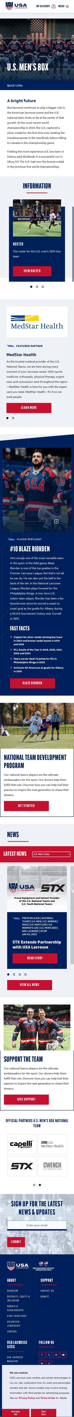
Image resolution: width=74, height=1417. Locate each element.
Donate (45, 1296)
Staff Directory (17, 1316)
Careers (12, 1331)
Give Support (26, 1099)
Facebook (42, 1355)
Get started (26, 806)
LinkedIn (42, 1363)
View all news (30, 985)
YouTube (63, 1355)
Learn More (29, 408)
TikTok (49, 1363)
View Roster (32, 271)
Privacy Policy (27, 1398)
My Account (43, 6)
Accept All (15, 1413)
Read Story (35, 958)
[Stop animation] (56, 521)
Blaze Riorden (32, 683)
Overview (12, 1291)
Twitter (49, 1355)
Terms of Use (47, 1398)
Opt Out (43, 1413)
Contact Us (47, 1291)
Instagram (56, 1355)
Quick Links (14, 85)
